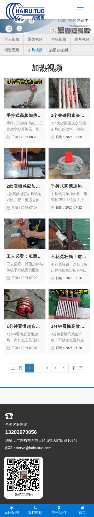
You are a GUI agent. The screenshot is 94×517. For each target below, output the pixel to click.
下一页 (77, 368)
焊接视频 (58, 39)
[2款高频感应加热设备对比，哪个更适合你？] (24, 164)
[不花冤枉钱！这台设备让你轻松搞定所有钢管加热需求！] (69, 234)
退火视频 (35, 39)
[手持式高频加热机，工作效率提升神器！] (24, 93)
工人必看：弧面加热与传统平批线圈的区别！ (25, 256)
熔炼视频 (82, 39)
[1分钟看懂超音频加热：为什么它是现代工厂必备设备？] (24, 304)
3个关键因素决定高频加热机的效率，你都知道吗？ (69, 115)
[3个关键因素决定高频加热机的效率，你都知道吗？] (69, 93)
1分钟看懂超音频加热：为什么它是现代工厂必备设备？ (25, 326)
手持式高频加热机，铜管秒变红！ (69, 186)
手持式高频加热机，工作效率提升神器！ (25, 115)
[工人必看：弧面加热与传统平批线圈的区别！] (24, 234)
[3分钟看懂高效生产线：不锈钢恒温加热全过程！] (69, 304)
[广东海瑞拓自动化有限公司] (25, 11)
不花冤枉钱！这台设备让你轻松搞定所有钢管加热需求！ (69, 256)
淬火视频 (11, 39)
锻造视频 (11, 50)
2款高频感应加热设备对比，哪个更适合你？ (25, 186)
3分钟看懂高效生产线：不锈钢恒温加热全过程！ (69, 326)
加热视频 (35, 50)
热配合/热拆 (58, 50)
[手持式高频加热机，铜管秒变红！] (69, 163)
